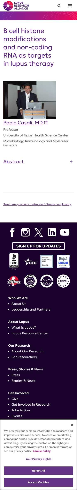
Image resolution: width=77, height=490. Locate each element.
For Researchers (24, 357)
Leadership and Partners (30, 309)
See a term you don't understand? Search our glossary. (37, 204)
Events (16, 416)
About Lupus (18, 322)
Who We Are (18, 298)
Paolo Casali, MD (23, 123)
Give (14, 399)
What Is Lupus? (23, 327)
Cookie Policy (42, 451)
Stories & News (23, 381)
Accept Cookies (38, 482)
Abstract (13, 162)
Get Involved (18, 393)
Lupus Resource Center (29, 333)
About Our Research (27, 351)
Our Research (19, 345)
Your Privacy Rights (38, 459)
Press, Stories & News (25, 369)
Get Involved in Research (30, 404)
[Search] (59, 5)
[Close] (72, 424)
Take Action (20, 410)
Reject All (38, 470)
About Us (18, 304)
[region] (38, 454)
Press (15, 375)
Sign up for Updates (38, 246)
